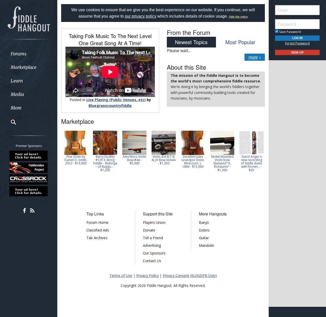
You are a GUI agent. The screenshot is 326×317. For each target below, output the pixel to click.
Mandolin (206, 245)
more (253, 57)
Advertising (152, 245)
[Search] (10, 122)
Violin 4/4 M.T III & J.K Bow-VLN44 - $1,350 (163, 159)
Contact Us (152, 260)
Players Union (154, 222)
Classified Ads (97, 230)
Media (17, 94)
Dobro (204, 230)
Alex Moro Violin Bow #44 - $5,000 (134, 159)
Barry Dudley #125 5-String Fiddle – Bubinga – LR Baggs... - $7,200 (105, 163)
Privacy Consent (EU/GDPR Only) (190, 275)
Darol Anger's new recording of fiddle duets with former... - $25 (251, 163)
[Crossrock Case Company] (28, 179)
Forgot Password (297, 43)
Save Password (289, 32)
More (16, 108)
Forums (18, 54)
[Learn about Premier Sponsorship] (28, 156)
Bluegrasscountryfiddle (110, 105)
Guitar (204, 237)
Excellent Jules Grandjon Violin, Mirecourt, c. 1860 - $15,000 (193, 161)
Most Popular (240, 42)
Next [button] (257, 152)
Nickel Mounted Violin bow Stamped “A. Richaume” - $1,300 (222, 163)
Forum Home (97, 222)
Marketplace (23, 67)
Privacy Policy (147, 275)
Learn (17, 81)
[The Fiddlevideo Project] (28, 167)
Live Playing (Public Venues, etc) (116, 99)
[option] (75, 148)
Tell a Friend (153, 237)
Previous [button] (63, 152)
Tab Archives (96, 237)
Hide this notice (238, 16)
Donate (149, 230)
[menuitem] (28, 53)
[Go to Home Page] (29, 18)
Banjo (204, 222)
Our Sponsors (154, 253)
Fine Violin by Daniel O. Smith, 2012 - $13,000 (75, 159)
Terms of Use (121, 275)
